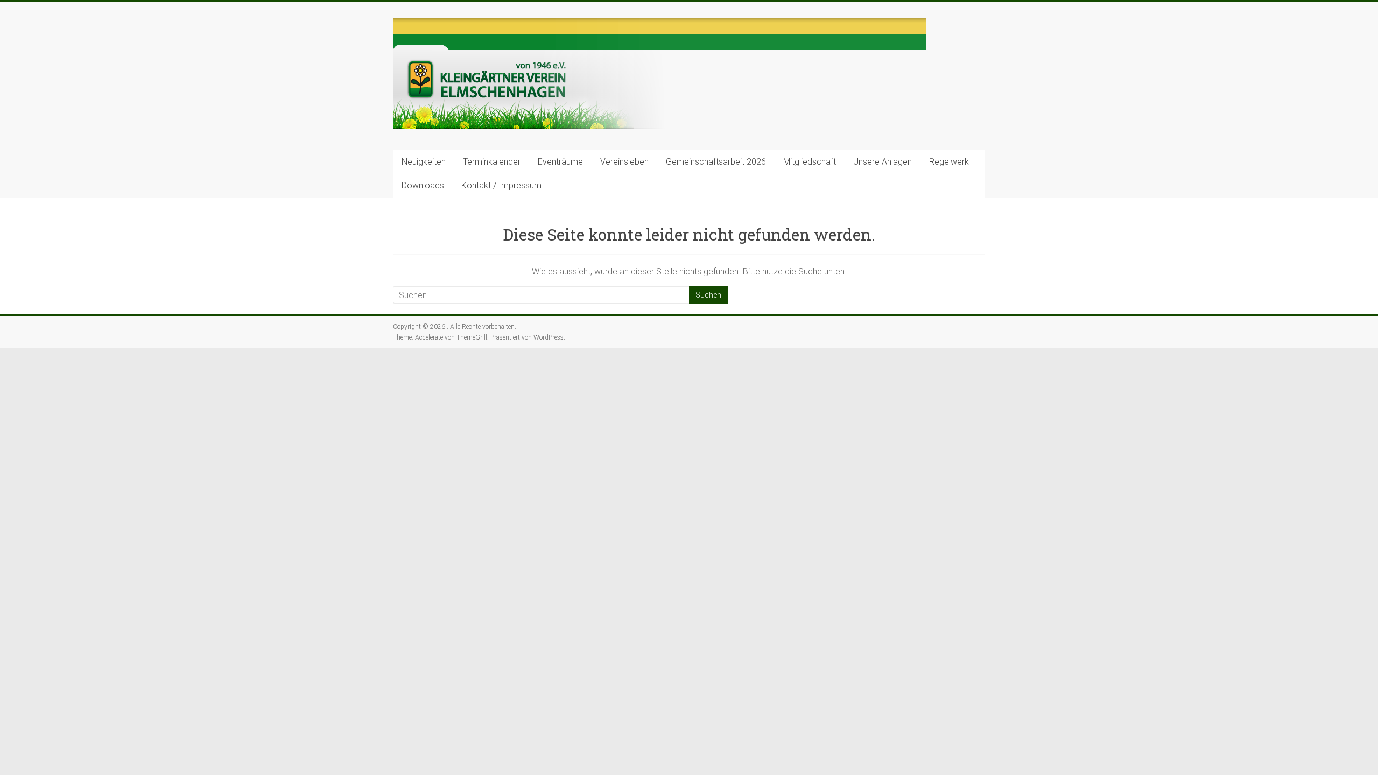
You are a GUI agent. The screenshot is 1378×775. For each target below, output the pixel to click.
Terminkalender (492, 162)
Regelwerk (949, 162)
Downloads (423, 185)
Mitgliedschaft (809, 162)
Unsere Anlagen (882, 162)
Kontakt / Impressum (501, 185)
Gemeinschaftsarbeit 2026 (716, 162)
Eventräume (560, 162)
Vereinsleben (624, 162)
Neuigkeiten (424, 162)
